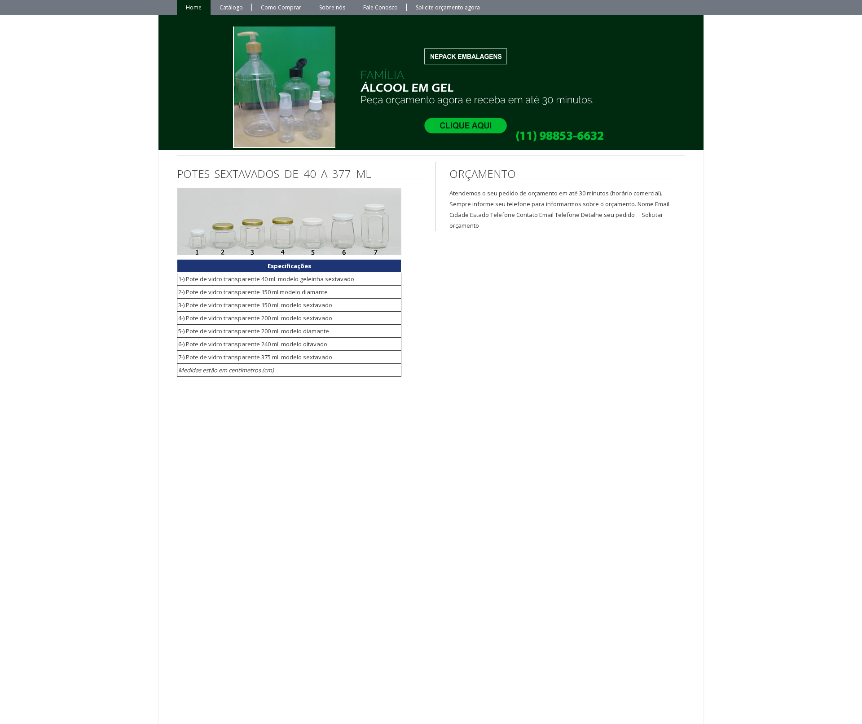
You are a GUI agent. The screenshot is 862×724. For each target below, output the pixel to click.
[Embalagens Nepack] (422, 87)
